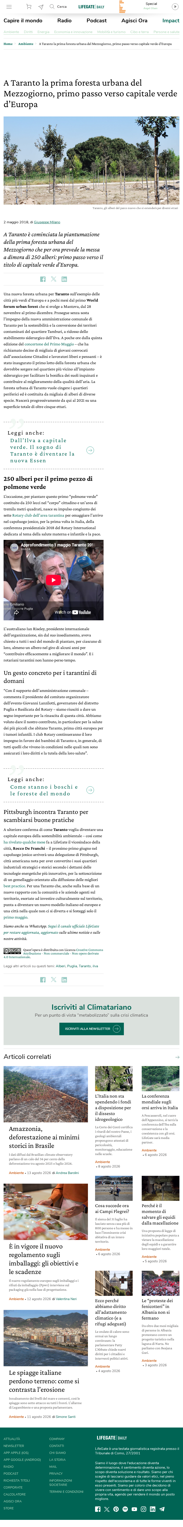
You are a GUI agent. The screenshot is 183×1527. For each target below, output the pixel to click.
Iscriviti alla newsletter (87, 1029)
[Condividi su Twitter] (53, 279)
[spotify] (125, 1509)
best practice (14, 885)
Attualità (12, 1439)
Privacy (55, 1474)
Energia (43, 32)
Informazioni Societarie (60, 1482)
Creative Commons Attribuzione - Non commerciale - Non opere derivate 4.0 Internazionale (53, 953)
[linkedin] (152, 1509)
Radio (64, 20)
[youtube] (134, 1509)
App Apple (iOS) (16, 1453)
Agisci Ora (134, 20)
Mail (53, 1467)
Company (56, 1439)
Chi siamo (57, 1453)
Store (29, 6)
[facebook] (97, 1509)
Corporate (13, 1487)
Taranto (85, 966)
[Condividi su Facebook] (43, 279)
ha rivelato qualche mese (24, 842)
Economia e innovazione (73, 32)
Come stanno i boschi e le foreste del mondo (44, 790)
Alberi (60, 966)
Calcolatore (15, 1494)
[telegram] (162, 1509)
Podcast (97, 20)
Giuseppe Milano (47, 222)
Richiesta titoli (17, 1480)
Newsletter (41, 6)
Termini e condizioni (66, 1492)
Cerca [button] (62, 6)
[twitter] (107, 1509)
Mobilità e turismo (111, 32)
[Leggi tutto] (176, 1056)
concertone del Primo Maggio (49, 344)
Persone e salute (166, 32)
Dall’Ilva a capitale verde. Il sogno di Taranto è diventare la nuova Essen (42, 450)
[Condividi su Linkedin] (64, 279)
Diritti (28, 32)
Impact (170, 20)
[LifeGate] (91, 7)
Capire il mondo (23, 20)
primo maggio (15, 917)
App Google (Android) (22, 1460)
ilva (95, 966)
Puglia (72, 966)
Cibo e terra (139, 32)
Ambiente (11, 32)
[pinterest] (116, 1509)
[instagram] (143, 1509)
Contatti (56, 1446)
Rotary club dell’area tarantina (38, 515)
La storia (57, 1460)
